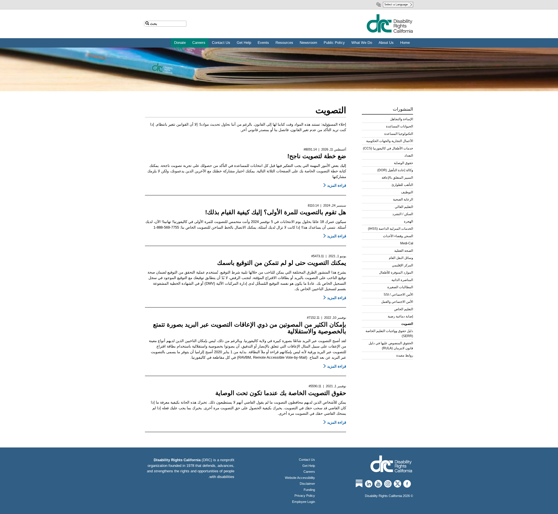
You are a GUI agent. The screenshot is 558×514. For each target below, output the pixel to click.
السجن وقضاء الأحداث (398, 236)
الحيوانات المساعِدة (399, 126)
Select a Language (396, 4)
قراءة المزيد (334, 185)
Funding (309, 490)
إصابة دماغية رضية (400, 316)
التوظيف (407, 192)
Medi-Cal (406, 243)
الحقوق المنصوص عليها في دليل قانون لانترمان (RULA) (391, 345)
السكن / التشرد (402, 214)
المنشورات (403, 109)
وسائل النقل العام (401, 258)
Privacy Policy (304, 495)
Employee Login (303, 502)
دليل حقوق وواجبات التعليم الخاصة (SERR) (389, 333)
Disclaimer (307, 483)
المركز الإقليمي (402, 265)
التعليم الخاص (403, 309)
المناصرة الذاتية (402, 280)
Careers (309, 471)
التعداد (408, 155)
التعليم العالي (404, 207)
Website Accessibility (300, 478)
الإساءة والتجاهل (401, 119)
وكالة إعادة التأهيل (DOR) (395, 170)
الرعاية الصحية (403, 199)
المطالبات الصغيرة (400, 287)
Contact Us (307, 459)
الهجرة (408, 221)
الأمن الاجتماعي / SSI (398, 294)
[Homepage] (391, 464)
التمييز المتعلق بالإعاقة (397, 177)
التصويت (407, 324)
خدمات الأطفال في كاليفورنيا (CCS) (388, 148)
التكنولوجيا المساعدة (398, 133)
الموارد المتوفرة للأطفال (396, 272)
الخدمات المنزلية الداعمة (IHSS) (390, 228)
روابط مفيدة (404, 355)
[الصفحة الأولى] (389, 32)
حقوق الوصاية (403, 163)
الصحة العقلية (403, 250)
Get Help (308, 466)
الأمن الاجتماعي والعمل (397, 301)
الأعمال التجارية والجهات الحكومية (389, 141)
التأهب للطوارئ (402, 185)
